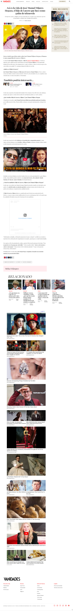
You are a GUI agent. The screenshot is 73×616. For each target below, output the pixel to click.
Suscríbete (62, 1)
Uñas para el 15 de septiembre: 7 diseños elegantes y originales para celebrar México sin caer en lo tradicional (61, 30)
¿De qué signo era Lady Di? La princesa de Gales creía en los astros (14, 295)
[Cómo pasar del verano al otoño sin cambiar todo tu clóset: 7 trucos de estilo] (43, 285)
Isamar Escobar (31, 304)
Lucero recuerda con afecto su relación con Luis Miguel (16, 85)
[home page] (7, 1)
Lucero (18, 262)
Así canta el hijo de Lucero (37, 84)
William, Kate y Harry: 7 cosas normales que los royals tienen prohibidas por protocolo (60, 24)
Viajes (51, 1)
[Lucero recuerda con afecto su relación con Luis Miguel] (6, 84)
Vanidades (16, 86)
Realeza (28, 1)
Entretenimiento (20, 1)
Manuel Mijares (26, 262)
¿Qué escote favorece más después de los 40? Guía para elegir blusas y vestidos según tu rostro (61, 48)
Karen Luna (17, 300)
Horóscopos (45, 1)
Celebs (11, 83)
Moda (33, 1)
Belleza (38, 1)
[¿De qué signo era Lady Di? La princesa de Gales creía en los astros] (14, 285)
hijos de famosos (9, 262)
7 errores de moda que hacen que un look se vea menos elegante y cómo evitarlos (61, 42)
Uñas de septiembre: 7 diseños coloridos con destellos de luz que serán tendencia (58, 296)
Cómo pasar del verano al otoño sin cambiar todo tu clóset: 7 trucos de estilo (43, 296)
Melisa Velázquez (28, 20)
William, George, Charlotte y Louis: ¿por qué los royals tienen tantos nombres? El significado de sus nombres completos (29, 297)
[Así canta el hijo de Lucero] (28, 84)
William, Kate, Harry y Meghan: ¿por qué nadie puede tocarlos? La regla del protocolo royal (61, 36)
